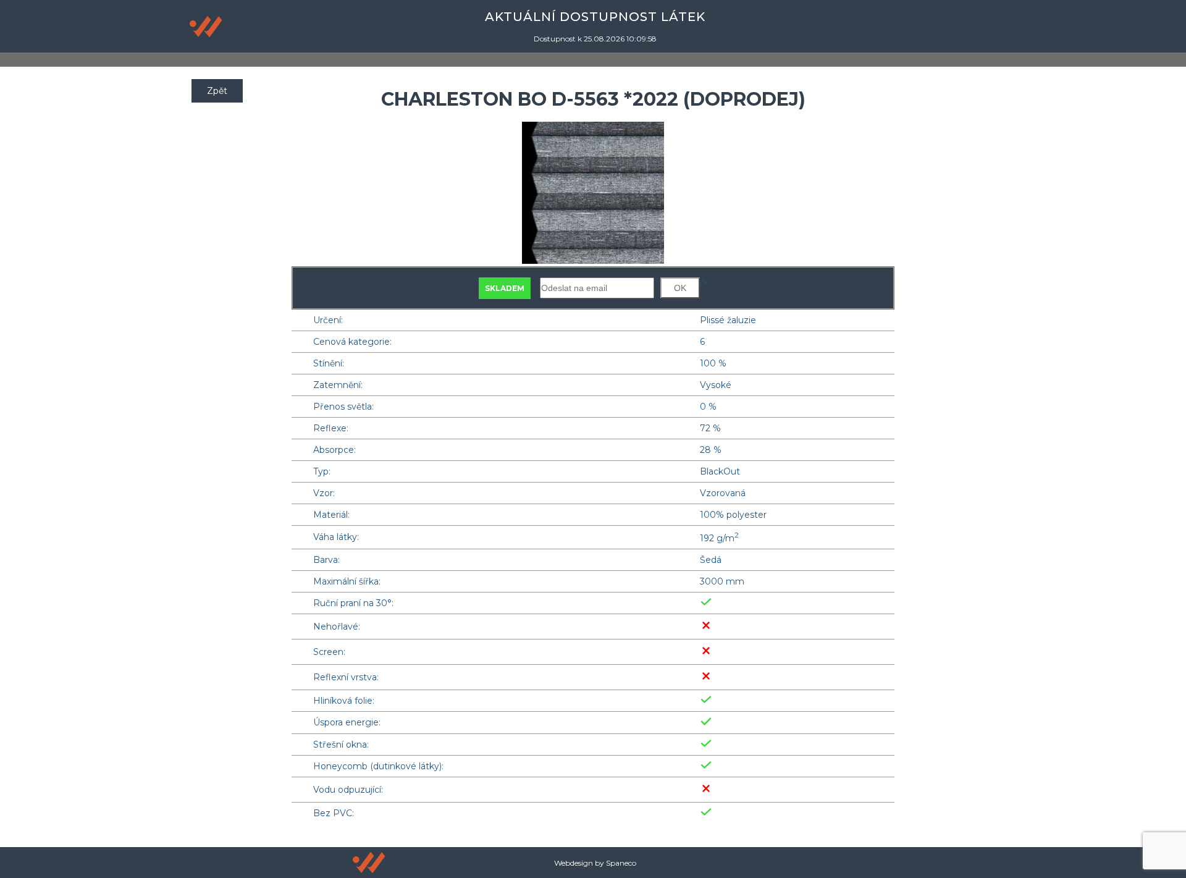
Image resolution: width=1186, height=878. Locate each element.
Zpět (217, 90)
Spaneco (621, 862)
